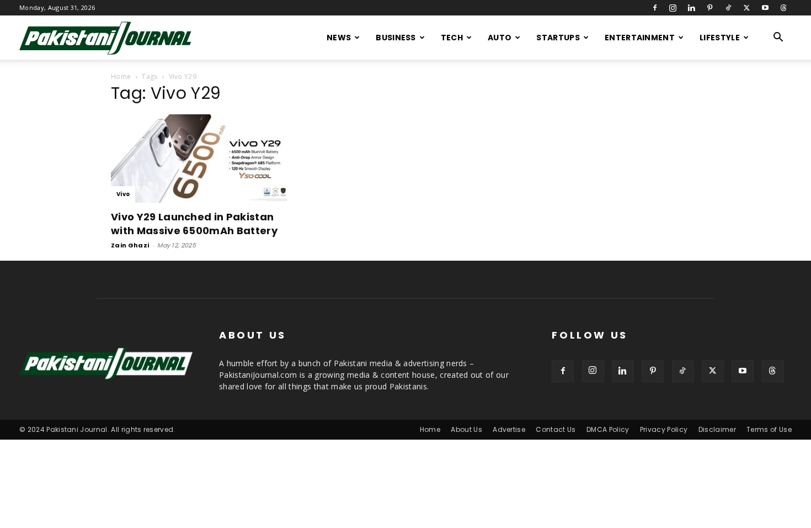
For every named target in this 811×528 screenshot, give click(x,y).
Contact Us (555, 429)
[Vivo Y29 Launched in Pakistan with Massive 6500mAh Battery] (200, 158)
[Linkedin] (691, 7)
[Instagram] (673, 7)
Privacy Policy (663, 429)
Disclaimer (717, 429)
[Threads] (783, 7)
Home (121, 76)
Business (396, 37)
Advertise (509, 429)
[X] (746, 7)
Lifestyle (720, 37)
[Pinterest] (710, 7)
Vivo (123, 194)
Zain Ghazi (130, 245)
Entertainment (640, 37)
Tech (452, 37)
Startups (558, 37)
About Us (466, 429)
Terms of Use (769, 429)
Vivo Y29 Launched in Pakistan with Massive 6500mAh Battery (194, 223)
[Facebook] (655, 7)
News (339, 37)
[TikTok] (728, 7)
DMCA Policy (607, 429)
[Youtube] (765, 7)
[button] (778, 38)
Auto (499, 37)
